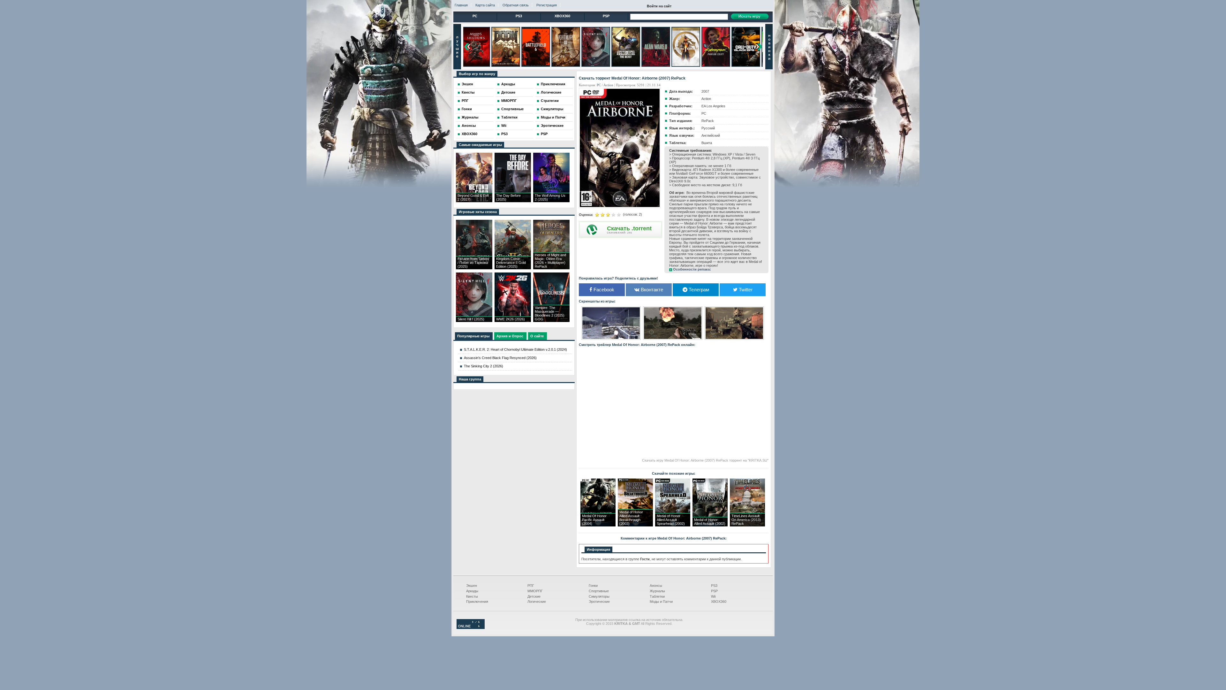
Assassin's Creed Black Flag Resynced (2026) (500, 358)
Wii (503, 125)
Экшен (467, 84)
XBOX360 (562, 16)
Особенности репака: (692, 269)
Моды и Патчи (553, 117)
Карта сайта (485, 5)
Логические (551, 92)
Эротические (552, 125)
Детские (508, 92)
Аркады (508, 84)
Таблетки (509, 117)
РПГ (465, 101)
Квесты (468, 92)
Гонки (467, 109)
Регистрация (546, 5)
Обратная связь (516, 5)
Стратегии (550, 101)
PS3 (519, 16)
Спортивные (512, 109)
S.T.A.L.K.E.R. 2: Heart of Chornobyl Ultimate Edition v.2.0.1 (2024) (515, 349)
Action (608, 85)
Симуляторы (552, 109)
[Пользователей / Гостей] (471, 628)
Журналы (470, 117)
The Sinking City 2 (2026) (483, 366)
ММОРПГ (509, 101)
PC (475, 16)
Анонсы (469, 125)
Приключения (553, 84)
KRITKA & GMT (627, 623)
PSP (606, 16)
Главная (461, 5)
